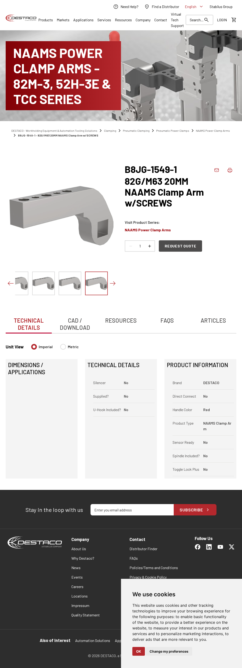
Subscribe (191, 509)
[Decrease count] (130, 246)
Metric (73, 346)
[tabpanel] (121, 408)
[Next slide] (112, 283)
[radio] (34, 347)
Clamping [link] (110, 130)
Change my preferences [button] (169, 651)
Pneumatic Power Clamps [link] (172, 130)
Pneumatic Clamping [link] (136, 130)
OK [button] (138, 651)
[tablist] (121, 321)
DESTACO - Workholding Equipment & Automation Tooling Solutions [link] (54, 130)
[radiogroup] (55, 348)
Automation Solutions (92, 640)
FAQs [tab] (167, 320)
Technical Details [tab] (29, 324)
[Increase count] (149, 246)
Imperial (46, 346)
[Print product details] (229, 170)
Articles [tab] (213, 320)
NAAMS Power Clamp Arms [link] (213, 130)
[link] (125, 6)
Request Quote (180, 246)
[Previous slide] (10, 283)
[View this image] (17, 283)
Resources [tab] (121, 320)
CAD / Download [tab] (75, 324)
